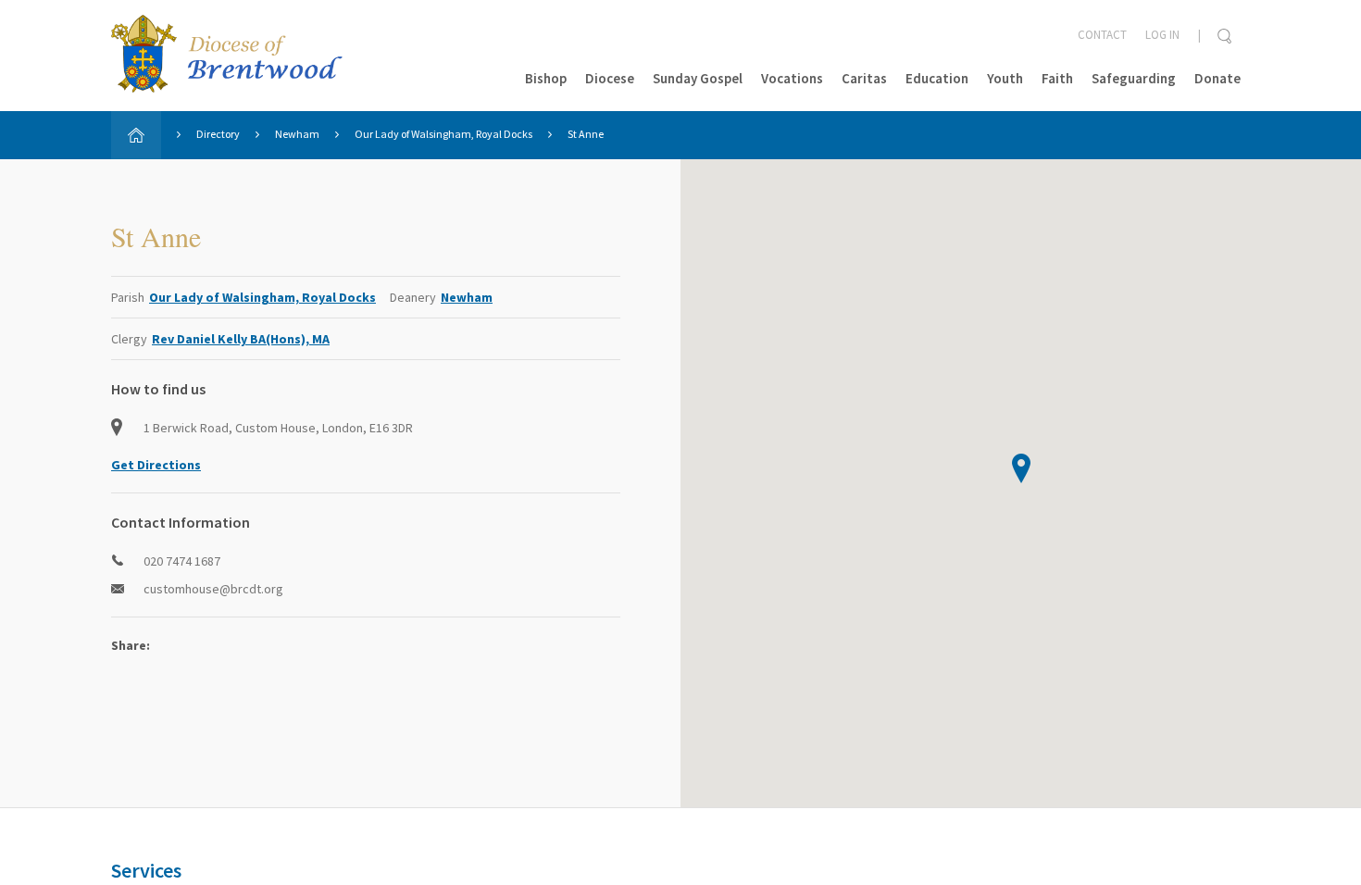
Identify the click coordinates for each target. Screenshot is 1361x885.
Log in (1162, 35)
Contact (1102, 35)
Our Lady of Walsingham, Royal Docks (443, 134)
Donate (1217, 78)
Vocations (792, 78)
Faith (1057, 78)
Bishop (546, 78)
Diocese (609, 78)
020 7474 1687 (182, 561)
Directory (218, 134)
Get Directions (156, 464)
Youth (1005, 78)
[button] (1021, 468)
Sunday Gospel (698, 78)
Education (936, 78)
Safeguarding (1134, 78)
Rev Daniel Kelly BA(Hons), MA (241, 338)
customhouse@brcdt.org (213, 588)
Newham (297, 134)
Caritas (864, 78)
